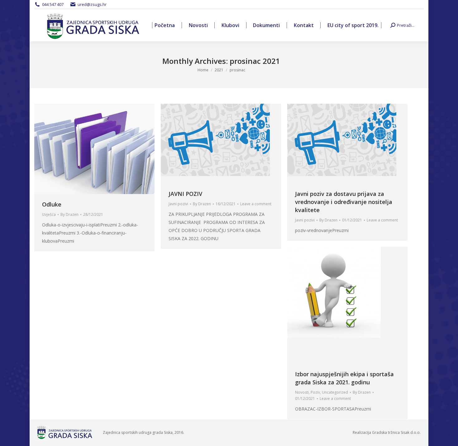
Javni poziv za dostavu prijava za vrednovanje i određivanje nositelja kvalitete (343, 202)
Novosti (302, 392)
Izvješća (49, 214)
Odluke (51, 204)
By (69, 214)
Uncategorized (335, 392)
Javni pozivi (178, 203)
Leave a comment (255, 203)
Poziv (315, 392)
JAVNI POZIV (185, 193)
